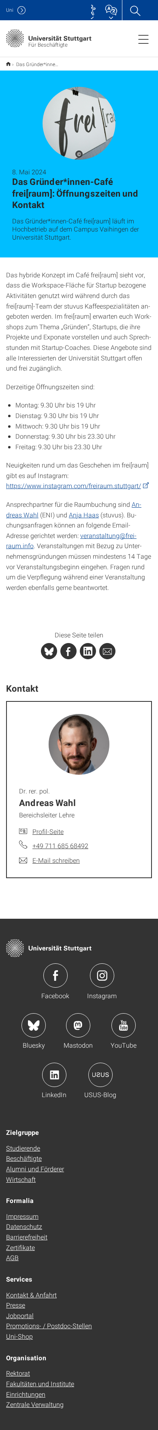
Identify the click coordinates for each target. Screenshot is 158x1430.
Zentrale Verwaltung (35, 1404)
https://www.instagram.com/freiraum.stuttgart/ (73, 485)
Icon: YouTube (123, 1025)
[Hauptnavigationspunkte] (143, 38)
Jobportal (20, 1315)
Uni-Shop (19, 1336)
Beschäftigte (24, 1158)
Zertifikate (20, 1247)
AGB (12, 1257)
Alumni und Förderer (35, 1168)
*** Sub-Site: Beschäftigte (8, 64)
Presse (15, 1305)
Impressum (22, 1216)
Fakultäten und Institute (40, 1383)
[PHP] (68, 651)
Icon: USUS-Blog (100, 1075)
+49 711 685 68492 (60, 845)
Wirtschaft (21, 1179)
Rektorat (18, 1373)
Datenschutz (24, 1226)
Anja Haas (84, 514)
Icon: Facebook (55, 975)
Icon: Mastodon (78, 1025)
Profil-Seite (48, 831)
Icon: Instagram (102, 975)
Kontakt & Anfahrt (31, 1295)
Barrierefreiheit (26, 1237)
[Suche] (134, 10)
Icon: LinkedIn (54, 1075)
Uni (9, 10)
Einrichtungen (25, 1394)
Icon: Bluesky (33, 1025)
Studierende (23, 1148)
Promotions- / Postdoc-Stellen (49, 1325)
